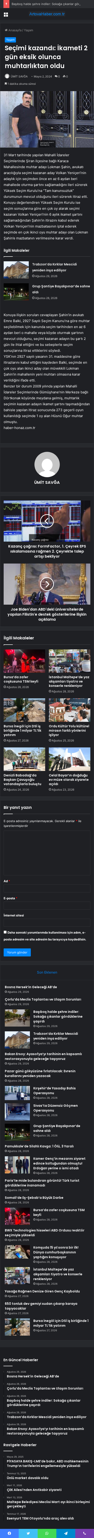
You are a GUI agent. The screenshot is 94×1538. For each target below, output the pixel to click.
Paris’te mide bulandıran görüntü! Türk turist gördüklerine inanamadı (42, 1183)
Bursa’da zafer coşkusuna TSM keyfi (21, 679)
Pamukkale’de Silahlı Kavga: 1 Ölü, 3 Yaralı (39, 1146)
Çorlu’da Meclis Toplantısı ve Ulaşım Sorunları (43, 999)
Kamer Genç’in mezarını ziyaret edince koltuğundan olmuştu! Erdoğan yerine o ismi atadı (59, 1163)
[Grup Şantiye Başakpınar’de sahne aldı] (16, 291)
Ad (7, 881)
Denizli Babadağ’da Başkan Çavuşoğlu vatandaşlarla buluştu (22, 779)
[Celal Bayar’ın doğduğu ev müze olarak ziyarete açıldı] (69, 759)
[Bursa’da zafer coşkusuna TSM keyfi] (24, 661)
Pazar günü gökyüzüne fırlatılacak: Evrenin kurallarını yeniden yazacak (40, 1073)
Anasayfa (14, 30)
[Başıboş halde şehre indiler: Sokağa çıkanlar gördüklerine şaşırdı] (17, 1018)
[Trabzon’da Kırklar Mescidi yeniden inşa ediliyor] (16, 269)
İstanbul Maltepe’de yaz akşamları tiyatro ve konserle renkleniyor (69, 681)
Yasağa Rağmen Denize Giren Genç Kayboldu (42, 1291)
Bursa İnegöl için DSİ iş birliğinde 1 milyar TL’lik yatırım (22, 730)
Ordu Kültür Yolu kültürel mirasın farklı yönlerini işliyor (69, 730)
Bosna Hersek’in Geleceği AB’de (31, 987)
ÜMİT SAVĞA (19, 76)
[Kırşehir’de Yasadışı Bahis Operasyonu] (17, 1093)
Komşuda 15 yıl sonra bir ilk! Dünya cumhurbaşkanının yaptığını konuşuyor (55, 1252)
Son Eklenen (47, 972)
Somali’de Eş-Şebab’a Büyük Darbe (34, 1197)
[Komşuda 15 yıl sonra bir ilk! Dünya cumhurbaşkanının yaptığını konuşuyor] (17, 1252)
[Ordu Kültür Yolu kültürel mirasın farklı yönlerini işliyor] (69, 710)
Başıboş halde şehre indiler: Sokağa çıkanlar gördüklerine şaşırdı (58, 1016)
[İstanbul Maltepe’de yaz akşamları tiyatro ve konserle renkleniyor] (69, 661)
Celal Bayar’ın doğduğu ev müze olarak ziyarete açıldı (69, 779)
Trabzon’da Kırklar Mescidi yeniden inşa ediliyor (55, 1036)
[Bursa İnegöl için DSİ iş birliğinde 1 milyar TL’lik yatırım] (24, 710)
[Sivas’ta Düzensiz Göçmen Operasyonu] (17, 1111)
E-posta (10, 898)
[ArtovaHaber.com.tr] (47, 13)
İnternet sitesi (14, 915)
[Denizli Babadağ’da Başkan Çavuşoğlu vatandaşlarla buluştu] (24, 759)
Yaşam (28, 30)
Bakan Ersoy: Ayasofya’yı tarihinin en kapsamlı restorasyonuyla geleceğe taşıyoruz (43, 1056)
